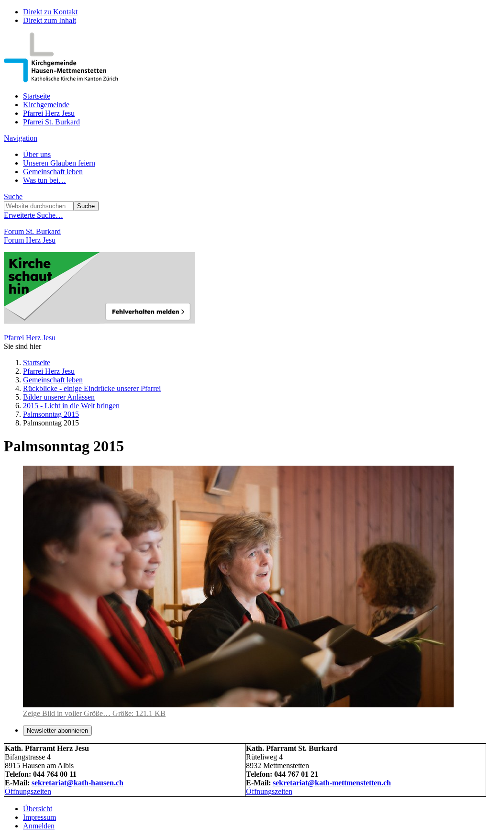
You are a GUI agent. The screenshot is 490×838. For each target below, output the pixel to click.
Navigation (20, 138)
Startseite (36, 96)
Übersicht (37, 808)
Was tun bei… (44, 180)
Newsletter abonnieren (57, 730)
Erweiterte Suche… (33, 215)
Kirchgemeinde (46, 105)
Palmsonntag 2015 (51, 414)
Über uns (37, 154)
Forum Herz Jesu (30, 240)
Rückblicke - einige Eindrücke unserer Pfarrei (92, 388)
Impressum (39, 817)
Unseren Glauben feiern (59, 163)
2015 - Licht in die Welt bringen (71, 406)
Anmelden (39, 826)
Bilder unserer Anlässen (59, 397)
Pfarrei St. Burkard (51, 122)
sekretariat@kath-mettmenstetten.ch (332, 783)
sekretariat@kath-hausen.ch (77, 783)
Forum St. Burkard (32, 231)
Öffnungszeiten (28, 791)
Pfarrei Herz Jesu (49, 113)
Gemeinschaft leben (53, 172)
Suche (13, 196)
